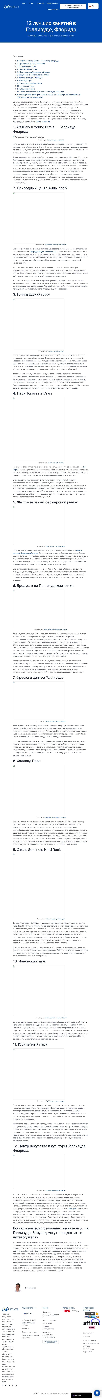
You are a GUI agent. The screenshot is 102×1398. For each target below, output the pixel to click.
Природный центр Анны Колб (42, 252)
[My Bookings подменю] (57, 3)
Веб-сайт (72, 1209)
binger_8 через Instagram (55, 463)
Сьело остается (46, 1393)
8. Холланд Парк (24, 80)
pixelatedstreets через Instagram (55, 721)
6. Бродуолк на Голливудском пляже (33, 75)
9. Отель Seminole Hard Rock (29, 83)
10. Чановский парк (25, 86)
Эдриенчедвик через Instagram (55, 1190)
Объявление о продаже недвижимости (73, 6)
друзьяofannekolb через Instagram (55, 244)
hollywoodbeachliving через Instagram (55, 629)
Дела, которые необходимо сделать (62, 36)
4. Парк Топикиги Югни (27, 69)
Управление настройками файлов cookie (50, 1342)
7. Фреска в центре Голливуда (30, 78)
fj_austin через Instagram (55, 351)
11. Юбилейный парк (26, 89)
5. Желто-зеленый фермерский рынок (33, 72)
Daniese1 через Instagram (55, 140)
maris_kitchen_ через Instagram (55, 546)
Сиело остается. (43, 122)
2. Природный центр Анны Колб (31, 64)
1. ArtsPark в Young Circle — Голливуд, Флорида (38, 61)
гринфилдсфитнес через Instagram (55, 1018)
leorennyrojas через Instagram (55, 919)
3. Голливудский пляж (27, 66)
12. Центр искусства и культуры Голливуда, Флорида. (40, 92)
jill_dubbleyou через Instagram (55, 1101)
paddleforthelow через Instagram (55, 817)
